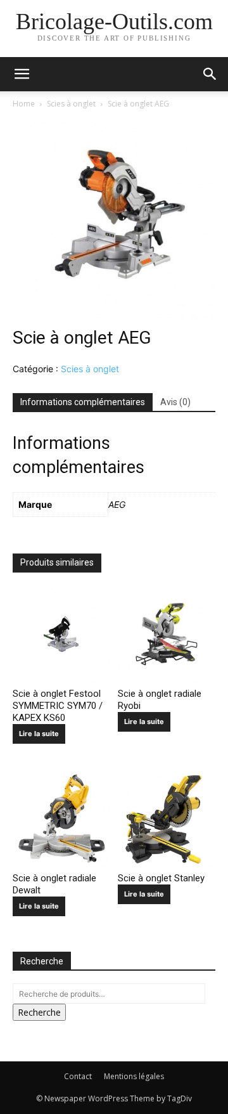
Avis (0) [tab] (175, 402)
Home (24, 103)
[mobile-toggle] (21, 74)
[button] (210, 74)
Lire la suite (39, 733)
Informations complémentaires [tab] (82, 402)
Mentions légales (134, 1076)
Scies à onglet (71, 103)
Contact (78, 1076)
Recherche (39, 1012)
